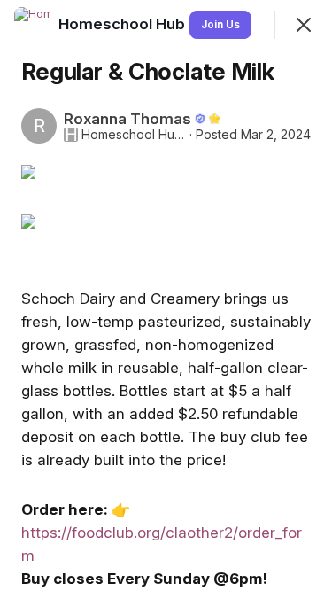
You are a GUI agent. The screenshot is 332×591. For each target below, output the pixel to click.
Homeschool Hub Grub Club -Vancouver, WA (133, 135)
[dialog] (166, 295)
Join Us (220, 24)
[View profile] (32, 25)
